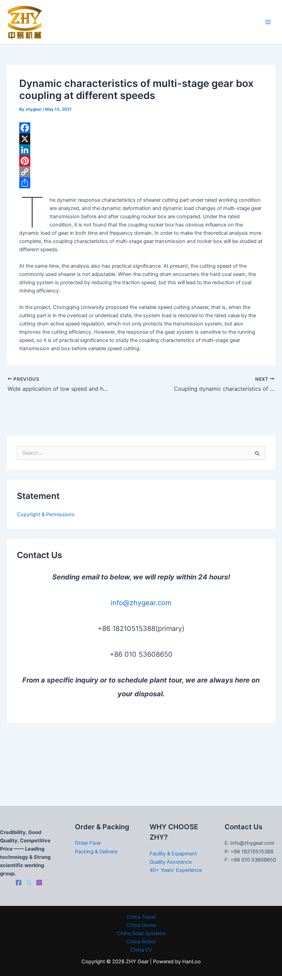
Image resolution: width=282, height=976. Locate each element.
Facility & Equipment (173, 854)
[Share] (140, 182)
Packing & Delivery (96, 852)
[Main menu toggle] (268, 22)
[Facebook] (140, 127)
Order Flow (88, 843)
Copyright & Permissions (46, 514)
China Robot (141, 942)
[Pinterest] (140, 160)
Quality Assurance (171, 862)
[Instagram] (39, 882)
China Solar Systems (141, 933)
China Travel (141, 917)
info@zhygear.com (141, 603)
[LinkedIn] (140, 149)
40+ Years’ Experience (176, 870)
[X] (140, 138)
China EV (141, 950)
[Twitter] (29, 882)
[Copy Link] (140, 171)
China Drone (141, 925)
